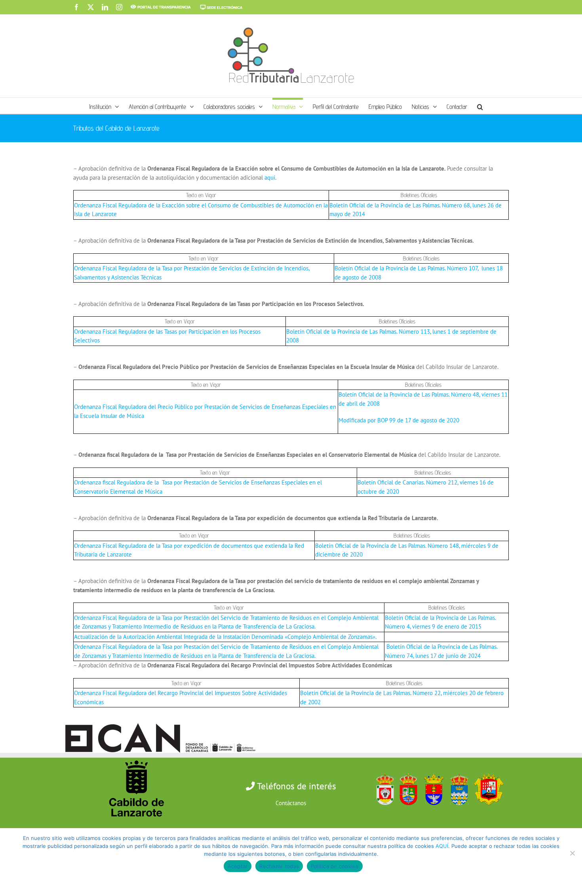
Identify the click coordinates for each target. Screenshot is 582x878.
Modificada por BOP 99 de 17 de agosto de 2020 (399, 420)
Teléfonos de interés (295, 786)
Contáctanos (291, 803)
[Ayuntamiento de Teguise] (457, 771)
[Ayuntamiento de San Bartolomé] (383, 771)
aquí (269, 177)
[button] (480, 106)
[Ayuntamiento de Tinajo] (486, 771)
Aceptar (238, 866)
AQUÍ (442, 846)
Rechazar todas (279, 866)
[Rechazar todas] (572, 853)
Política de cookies (335, 866)
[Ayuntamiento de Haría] (406, 771)
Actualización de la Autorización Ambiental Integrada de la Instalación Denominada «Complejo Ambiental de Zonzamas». (225, 636)
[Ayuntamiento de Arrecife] (432, 771)
